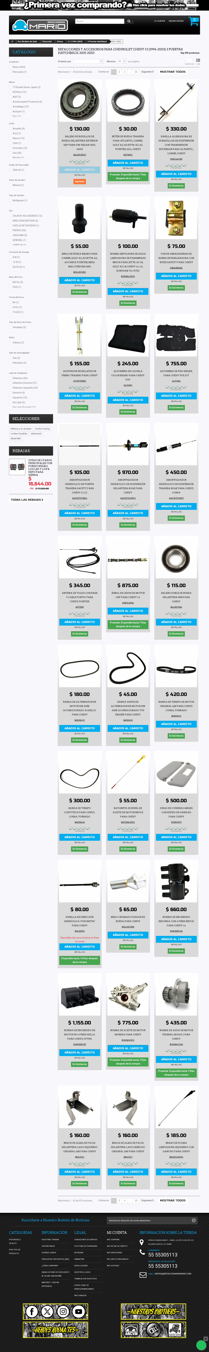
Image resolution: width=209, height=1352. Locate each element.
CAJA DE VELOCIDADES (27, 215)
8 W (16, 257)
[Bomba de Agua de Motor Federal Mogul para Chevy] (176, 995)
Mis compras (113, 1240)
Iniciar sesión (176, 21)
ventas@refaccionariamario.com (172, 1273)
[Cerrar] (205, 1339)
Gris (17, 153)
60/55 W (19, 267)
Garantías (79, 1259)
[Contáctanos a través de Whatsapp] (201, 1345)
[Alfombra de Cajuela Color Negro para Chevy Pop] (128, 336)
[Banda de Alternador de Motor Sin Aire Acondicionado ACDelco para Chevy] (80, 667)
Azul (17, 133)
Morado (18, 157)
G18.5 (17, 307)
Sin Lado (19, 402)
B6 (16, 302)
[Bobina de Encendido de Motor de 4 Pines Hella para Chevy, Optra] (80, 995)
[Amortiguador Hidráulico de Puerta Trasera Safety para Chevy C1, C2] (80, 445)
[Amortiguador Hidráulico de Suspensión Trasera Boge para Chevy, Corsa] (176, 445)
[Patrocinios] (153, 1330)
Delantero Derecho (25, 383)
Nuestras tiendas (50, 1240)
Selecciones (26, 418)
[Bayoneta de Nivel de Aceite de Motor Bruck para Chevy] (128, 773)
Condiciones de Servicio (85, 1240)
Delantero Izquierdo (25, 387)
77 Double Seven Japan (26, 87)
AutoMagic (21, 106)
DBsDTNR (15, 438)
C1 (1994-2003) (75, 41)
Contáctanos (48, 1246)
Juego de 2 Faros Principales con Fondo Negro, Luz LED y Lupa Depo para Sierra (40, 467)
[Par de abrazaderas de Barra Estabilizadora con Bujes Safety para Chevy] (176, 219)
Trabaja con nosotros (85, 1279)
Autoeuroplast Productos (27, 101)
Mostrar (111, 61)
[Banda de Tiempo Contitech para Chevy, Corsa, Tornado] (80, 773)
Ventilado (19, 327)
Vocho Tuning (42, 429)
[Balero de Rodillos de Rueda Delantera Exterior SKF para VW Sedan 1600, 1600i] (80, 101)
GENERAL (19, 240)
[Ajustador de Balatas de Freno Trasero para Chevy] (80, 336)
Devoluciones (81, 1266)
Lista (198, 64)
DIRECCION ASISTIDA (25, 220)
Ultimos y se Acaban (21, 429)
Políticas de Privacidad (85, 1246)
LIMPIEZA (19, 245)
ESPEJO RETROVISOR (26, 225)
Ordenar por (64, 61)
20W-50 (18, 170)
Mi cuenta (117, 1233)
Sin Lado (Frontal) (24, 407)
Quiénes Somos (49, 1253)
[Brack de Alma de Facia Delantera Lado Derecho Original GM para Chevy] (128, 1108)
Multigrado (20, 200)
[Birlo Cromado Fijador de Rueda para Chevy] (128, 882)
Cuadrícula (189, 64)
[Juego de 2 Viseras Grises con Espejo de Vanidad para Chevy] (176, 773)
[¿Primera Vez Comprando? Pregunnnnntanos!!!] (104, 5)
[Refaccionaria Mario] (42, 25)
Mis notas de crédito (117, 1246)
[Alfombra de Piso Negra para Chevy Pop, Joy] (176, 336)
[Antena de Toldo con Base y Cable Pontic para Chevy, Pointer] (80, 558)
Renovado (20, 72)
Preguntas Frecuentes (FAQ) (55, 1259)
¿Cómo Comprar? (50, 1266)
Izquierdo (20, 397)
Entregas (78, 1253)
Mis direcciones (114, 1253)
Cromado (20, 148)
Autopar (19, 111)
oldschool (36, 433)
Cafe (17, 143)
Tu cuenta (159, 21)
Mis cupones (113, 1266)
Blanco (18, 138)
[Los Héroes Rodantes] (55, 1330)
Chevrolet (47, 41)
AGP (17, 97)
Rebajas (21, 451)
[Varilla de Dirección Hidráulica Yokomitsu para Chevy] (80, 882)
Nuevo (19, 67)
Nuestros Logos (82, 1272)
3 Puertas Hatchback (97, 41)
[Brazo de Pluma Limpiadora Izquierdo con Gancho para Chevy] (176, 1108)
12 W (17, 262)
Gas (16, 358)
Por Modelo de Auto (27, 41)
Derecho (19, 392)
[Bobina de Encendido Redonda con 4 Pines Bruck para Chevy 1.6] (176, 882)
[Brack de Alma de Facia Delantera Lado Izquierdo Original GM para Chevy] (80, 1108)
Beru (17, 116)
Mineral (18, 185)
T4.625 (18, 312)
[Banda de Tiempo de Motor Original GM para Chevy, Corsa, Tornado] (176, 667)
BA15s (18, 282)
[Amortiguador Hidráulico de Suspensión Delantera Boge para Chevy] (128, 445)
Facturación (80, 1295)
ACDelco (19, 92)
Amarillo (19, 128)
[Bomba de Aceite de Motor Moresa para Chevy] (128, 995)
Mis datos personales (118, 1259)
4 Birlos (18, 342)
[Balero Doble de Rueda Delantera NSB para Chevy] (176, 558)
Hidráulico (19, 363)
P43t (17, 287)
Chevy (60, 41)
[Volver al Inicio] (12, 42)
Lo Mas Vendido (19, 433)
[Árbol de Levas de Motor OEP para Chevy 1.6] (128, 558)
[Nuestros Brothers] (153, 1311)
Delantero (20, 378)
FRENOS (19, 230)
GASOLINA (20, 235)
